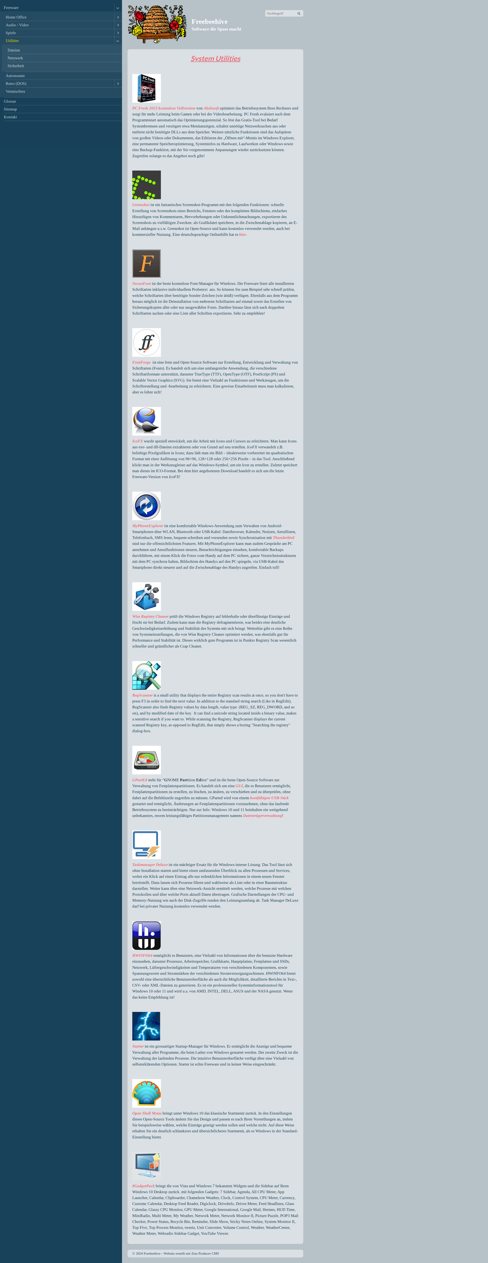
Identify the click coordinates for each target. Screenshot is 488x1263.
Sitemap (10, 109)
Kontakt (10, 117)
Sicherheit (16, 66)
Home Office (16, 17)
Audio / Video (17, 25)
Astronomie (15, 75)
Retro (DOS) (16, 83)
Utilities (12, 40)
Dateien (14, 50)
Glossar (10, 101)
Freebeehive (210, 21)
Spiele (11, 33)
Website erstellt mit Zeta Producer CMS (191, 1253)
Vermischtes (15, 91)
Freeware (11, 7)
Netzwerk (15, 58)
